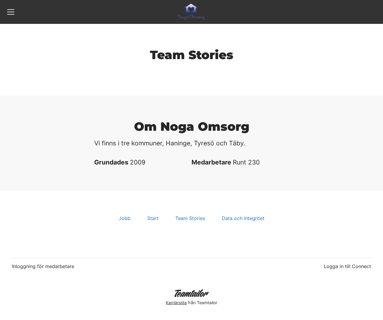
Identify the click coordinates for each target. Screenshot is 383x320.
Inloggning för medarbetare (43, 266)
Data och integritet (243, 218)
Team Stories (190, 218)
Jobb (124, 218)
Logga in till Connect (347, 266)
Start (153, 218)
